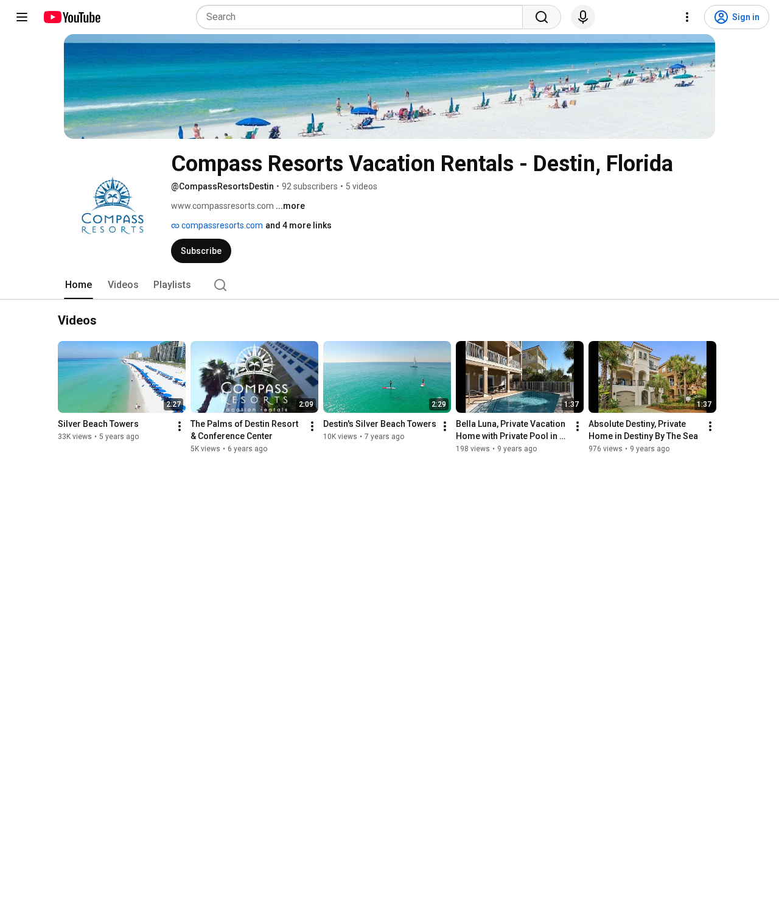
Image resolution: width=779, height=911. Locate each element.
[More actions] (179, 427)
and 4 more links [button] (298, 225)
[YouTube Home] (71, 17)
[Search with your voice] (583, 17)
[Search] (541, 17)
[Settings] (687, 17)
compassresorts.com (221, 225)
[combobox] (363, 17)
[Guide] (22, 17)
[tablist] (389, 285)
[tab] (78, 285)
